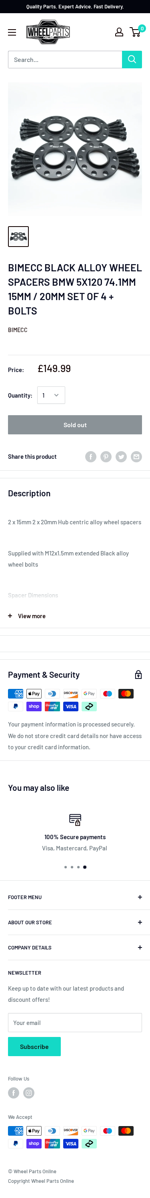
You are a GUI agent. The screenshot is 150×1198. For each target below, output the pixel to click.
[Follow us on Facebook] (13, 1092)
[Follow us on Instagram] (28, 1092)
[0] (135, 32)
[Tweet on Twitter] (121, 456)
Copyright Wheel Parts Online (41, 1181)
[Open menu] (12, 32)
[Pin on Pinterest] (106, 456)
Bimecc (18, 329)
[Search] (132, 59)
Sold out (75, 424)
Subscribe (34, 1046)
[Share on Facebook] (90, 456)
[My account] (119, 32)
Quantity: (20, 395)
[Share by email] (136, 456)
